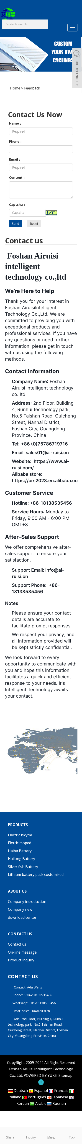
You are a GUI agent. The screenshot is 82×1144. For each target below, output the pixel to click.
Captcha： (17, 204)
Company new (20, 909)
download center (22, 917)
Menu (51, 1137)
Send (15, 223)
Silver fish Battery (23, 866)
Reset (34, 223)
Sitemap (65, 1075)
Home (15, 88)
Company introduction (27, 901)
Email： (15, 159)
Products (18, 824)
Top (72, 1137)
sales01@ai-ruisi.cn (36, 1011)
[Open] (77, 68)
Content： (17, 177)
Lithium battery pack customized (36, 874)
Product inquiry (21, 960)
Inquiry (31, 1137)
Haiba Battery (20, 850)
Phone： (16, 141)
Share (10, 1137)
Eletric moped (19, 842)
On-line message (22, 952)
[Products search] (44, 24)
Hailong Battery (21, 858)
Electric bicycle (20, 835)
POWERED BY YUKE (41, 1075)
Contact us (20, 933)
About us (17, 891)
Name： (15, 123)
